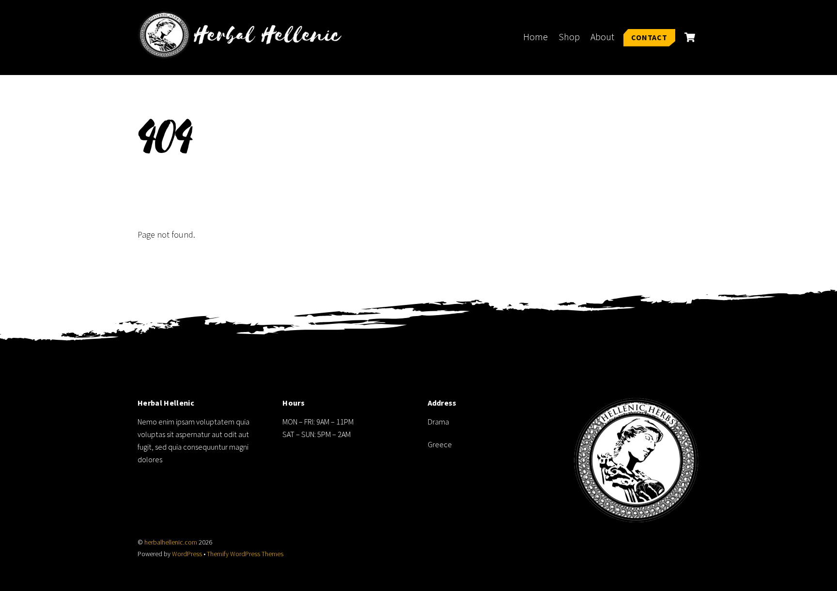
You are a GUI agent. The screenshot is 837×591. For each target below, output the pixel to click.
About (602, 37)
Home (535, 37)
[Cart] (689, 37)
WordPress (187, 554)
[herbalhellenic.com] (244, 53)
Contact (649, 37)
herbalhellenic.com (170, 542)
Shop (569, 37)
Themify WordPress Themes (245, 554)
